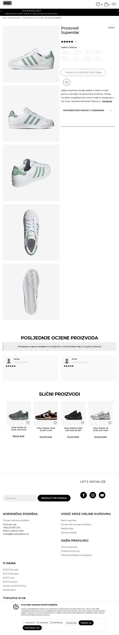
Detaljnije (107, 101)
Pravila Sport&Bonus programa (76, 555)
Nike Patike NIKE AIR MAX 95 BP (73, 429)
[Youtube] (102, 495)
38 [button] (87, 52)
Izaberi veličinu (69, 47)
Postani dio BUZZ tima (14, 586)
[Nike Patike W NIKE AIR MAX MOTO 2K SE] (19, 413)
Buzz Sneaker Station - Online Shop (18, 18)
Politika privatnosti (70, 551)
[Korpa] (106, 5)
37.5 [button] (76, 52)
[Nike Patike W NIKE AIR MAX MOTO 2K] (100, 413)
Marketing (58, 623)
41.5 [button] (98, 59)
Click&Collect (9, 590)
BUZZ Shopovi (10, 582)
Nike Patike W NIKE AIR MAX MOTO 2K (100, 430)
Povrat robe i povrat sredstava (76, 524)
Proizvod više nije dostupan (83, 72)
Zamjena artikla (68, 532)
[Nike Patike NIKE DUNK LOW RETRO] (46, 413)
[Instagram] (93, 495)
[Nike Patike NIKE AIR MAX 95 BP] (73, 413)
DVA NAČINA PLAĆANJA (59, 10)
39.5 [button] (65, 59)
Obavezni (30, 623)
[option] (59, 11)
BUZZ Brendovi (11, 573)
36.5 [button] (65, 52)
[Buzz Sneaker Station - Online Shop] (7, 4)
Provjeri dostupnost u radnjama (83, 110)
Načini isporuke (68, 520)
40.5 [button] (87, 59)
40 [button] (76, 59)
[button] (66, 82)
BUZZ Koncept (10, 569)
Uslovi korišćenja (69, 547)
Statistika (43, 623)
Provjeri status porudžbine (16, 520)
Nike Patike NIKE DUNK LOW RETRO (46, 430)
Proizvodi (39, 18)
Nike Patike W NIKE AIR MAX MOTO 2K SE (18, 429)
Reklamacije (67, 528)
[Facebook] (83, 495)
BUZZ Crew (9, 577)
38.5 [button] (98, 52)
